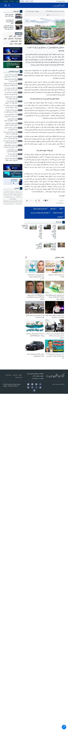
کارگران (10, 36)
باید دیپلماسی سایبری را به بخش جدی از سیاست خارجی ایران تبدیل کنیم (10, 89)
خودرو (5, 39)
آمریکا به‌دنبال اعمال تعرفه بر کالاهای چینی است (11, 80)
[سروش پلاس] (32, 384)
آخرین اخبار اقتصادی (13, 71)
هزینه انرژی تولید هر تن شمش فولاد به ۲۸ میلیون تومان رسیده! (11, 102)
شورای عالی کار (18, 39)
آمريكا (20, 41)
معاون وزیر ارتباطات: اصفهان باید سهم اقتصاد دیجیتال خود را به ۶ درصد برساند (10, 85)
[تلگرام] (28, 384)
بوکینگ (5, 201)
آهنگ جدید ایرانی (8, 194)
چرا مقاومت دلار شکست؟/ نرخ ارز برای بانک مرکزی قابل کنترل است (11, 94)
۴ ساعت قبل (20, 92)
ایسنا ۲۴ (12, 1)
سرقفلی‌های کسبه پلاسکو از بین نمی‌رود (40, 213)
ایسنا (58, 5)
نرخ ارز (11, 44)
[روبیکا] (40, 384)
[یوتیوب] (40, 387)
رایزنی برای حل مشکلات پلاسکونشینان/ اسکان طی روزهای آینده (52, 247)
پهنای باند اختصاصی (8, 192)
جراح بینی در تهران (18, 194)
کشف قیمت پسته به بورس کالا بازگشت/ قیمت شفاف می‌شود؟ (11, 160)
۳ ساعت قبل (20, 88)
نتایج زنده (6, 1)
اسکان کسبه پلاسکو (57, 213)
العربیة (27, 1)
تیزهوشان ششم (12, 199)
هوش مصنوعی (14, 41)
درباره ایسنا (8, 375)
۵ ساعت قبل (20, 123)
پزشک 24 (18, 196)
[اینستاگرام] (32, 387)
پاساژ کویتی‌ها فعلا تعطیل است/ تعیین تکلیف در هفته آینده (40, 232)
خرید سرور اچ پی (8, 196)
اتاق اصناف (52, 209)
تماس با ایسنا (18, 377)
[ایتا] (36, 384)
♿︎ (64, 727)
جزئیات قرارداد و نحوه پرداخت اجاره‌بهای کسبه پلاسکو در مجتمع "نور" (54, 232)
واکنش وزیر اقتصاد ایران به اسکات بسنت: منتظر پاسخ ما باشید (11, 76)
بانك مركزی (10, 39)
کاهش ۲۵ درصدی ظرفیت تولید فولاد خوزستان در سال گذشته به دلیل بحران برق (11, 138)
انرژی (15, 36)
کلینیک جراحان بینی (9, 204)
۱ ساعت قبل (20, 79)
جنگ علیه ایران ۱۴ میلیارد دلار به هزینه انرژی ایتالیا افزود (10, 142)
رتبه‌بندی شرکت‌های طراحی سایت (15, 201)
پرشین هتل (18, 204)
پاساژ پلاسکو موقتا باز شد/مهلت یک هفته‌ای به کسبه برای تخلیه (8, 27)
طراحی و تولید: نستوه (57, 384)
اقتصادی (20, 36)
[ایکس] (36, 387)
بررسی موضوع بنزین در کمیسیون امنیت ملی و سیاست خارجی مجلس (12, 151)
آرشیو (18, 1)
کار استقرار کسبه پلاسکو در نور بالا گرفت (9, 21)
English (22, 1)
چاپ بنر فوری (18, 192)
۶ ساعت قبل (20, 145)
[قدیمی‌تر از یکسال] (61, 227)
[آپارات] (34, 390)
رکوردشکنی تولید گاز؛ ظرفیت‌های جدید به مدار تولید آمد (12, 155)
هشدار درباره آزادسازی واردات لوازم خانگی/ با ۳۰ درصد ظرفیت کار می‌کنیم (10, 133)
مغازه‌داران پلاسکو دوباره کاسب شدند (9, 15)
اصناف (60, 209)
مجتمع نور (59, 217)
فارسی (31, 1)
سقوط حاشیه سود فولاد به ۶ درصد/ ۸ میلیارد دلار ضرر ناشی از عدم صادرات (11, 107)
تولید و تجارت (61, 11)
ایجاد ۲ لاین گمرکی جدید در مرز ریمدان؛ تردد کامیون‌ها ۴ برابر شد (11, 116)
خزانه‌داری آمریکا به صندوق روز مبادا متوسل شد (11, 128)
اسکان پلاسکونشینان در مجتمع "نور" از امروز (39, 246)
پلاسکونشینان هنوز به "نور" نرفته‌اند (25, 227)
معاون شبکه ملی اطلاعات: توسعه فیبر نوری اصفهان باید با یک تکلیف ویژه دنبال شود (11, 111)
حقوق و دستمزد (18, 44)
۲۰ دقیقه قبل (20, 75)
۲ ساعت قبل (20, 83)
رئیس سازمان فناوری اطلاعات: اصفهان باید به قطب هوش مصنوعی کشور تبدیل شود (11, 120)
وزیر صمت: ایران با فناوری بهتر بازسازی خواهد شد (11, 98)
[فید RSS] (28, 387)
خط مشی (15, 375)
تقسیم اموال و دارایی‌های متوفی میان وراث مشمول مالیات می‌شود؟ (11, 124)
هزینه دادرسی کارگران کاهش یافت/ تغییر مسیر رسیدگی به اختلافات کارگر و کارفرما (11, 146)
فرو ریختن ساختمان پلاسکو (39, 209)
